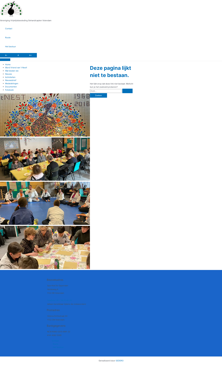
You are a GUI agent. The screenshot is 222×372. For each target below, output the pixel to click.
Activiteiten (10, 77)
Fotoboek (9, 90)
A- (6, 55)
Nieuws (8, 74)
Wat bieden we (11, 71)
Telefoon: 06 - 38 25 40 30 (59, 300)
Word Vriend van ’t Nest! (16, 67)
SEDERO (119, 360)
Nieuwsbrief (10, 80)
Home (8, 64)
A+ (30, 55)
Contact (8, 28)
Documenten (11, 86)
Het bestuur (10, 46)
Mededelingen (11, 83)
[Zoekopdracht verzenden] (127, 91)
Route (8, 37)
